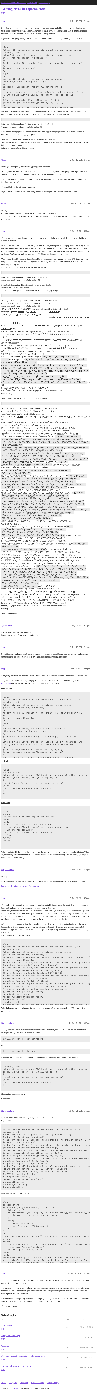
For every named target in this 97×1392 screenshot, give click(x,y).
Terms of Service (37, 1383)
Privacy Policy (53, 1383)
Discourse (15, 1388)
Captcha (5, 1345)
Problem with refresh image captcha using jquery (23, 1356)
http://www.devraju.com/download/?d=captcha (20, 886)
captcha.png (6, 683)
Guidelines (24, 1383)
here (8, 1011)
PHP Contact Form (10, 1325)
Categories (13, 1383)
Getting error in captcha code (23, 9)
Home (3, 1383)
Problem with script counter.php (16, 1366)
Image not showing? (10, 1335)
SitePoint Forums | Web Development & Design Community (25, 3)
